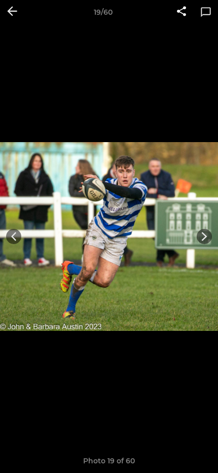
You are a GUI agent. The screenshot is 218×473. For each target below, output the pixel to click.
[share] (181, 12)
